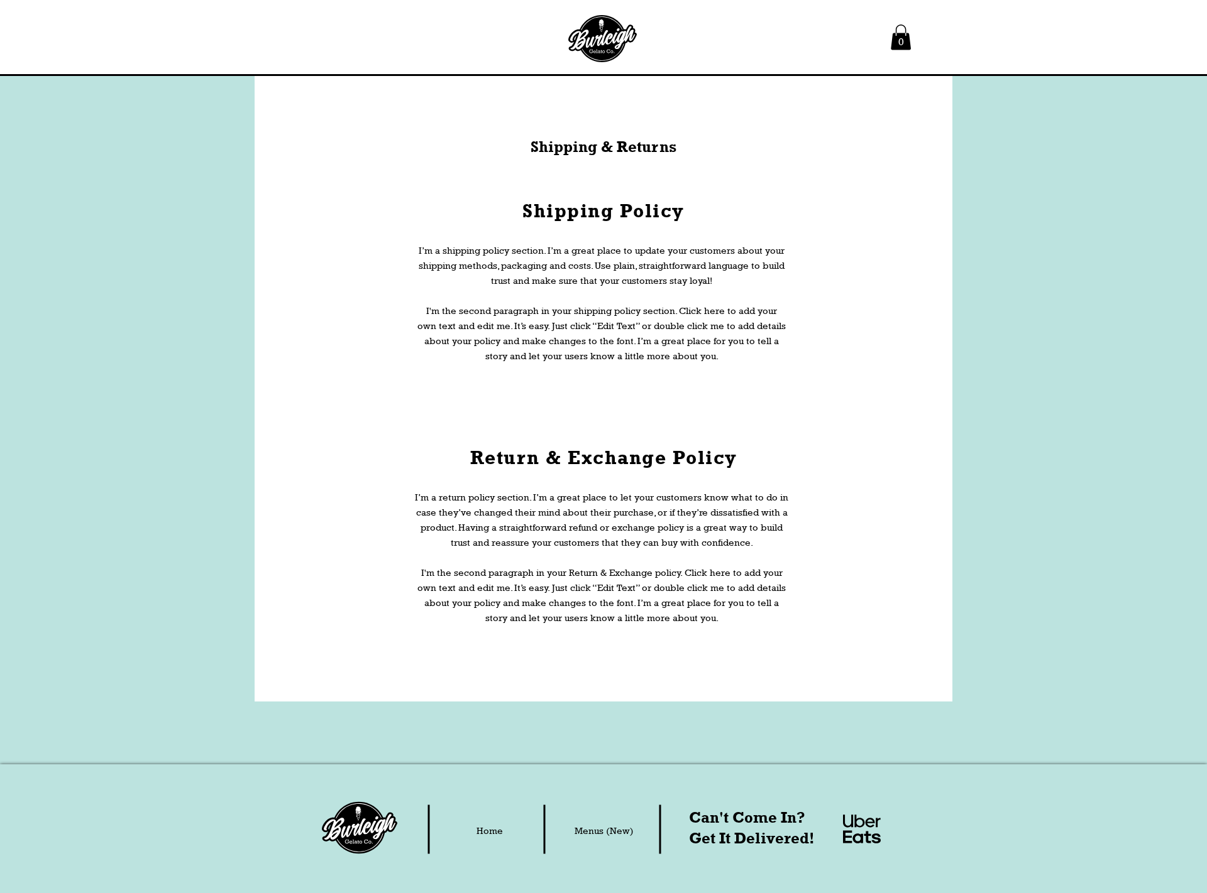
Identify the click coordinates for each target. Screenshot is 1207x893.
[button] (901, 37)
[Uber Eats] (862, 829)
